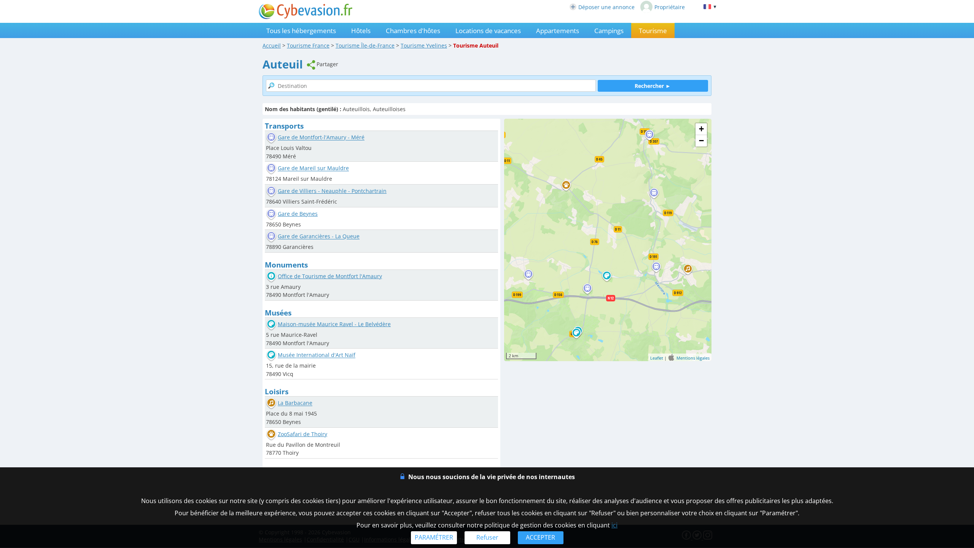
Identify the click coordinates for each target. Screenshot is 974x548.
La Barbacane (295, 403)
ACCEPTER (540, 537)
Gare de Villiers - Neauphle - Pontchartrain (332, 190)
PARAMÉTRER (434, 537)
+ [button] (701, 129)
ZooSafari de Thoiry (302, 434)
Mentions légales (693, 358)
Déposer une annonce (606, 7)
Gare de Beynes (298, 213)
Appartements (557, 30)
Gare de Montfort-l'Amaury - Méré (321, 137)
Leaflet (656, 358)
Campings (609, 30)
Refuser (487, 537)
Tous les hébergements (301, 30)
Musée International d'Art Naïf (316, 355)
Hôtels (361, 30)
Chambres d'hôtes (413, 30)
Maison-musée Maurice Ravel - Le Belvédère (334, 324)
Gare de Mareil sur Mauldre (313, 168)
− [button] (701, 140)
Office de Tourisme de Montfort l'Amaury (330, 276)
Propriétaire (669, 7)
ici (614, 525)
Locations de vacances (488, 30)
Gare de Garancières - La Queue (319, 236)
